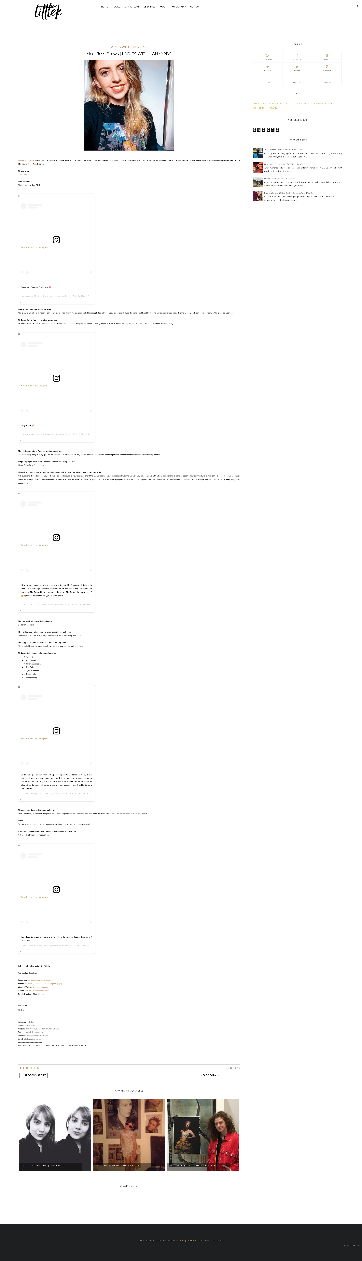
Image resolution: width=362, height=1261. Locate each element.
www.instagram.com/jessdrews (41, 980)
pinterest (327, 71)
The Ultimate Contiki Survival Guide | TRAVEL (284, 150)
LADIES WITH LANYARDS (128, 47)
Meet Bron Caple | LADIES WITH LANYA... (194, 1166)
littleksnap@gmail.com (33, 1039)
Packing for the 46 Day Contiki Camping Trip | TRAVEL (288, 193)
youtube (326, 59)
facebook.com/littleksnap (37, 1036)
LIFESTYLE (149, 6)
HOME (104, 6)
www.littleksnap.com (34, 1032)
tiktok (267, 82)
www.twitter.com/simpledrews (37, 991)
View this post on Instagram (34, 247)
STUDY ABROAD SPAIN (323, 103)
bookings (297, 82)
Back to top (350, 1245)
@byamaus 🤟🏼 (27, 425)
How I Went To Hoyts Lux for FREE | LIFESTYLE (284, 164)
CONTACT (195, 6)
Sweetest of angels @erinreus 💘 (36, 287)
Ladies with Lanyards (27, 160)
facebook (297, 59)
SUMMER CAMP (131, 6)
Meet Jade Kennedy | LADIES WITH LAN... (45, 1166)
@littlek (30, 1022)
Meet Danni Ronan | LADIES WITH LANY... (120, 1166)
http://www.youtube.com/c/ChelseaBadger (43, 1029)
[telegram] (27, 1068)
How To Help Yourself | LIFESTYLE (279, 178)
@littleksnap (30, 1025)
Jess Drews (43, 296)
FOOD (162, 6)
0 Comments (233, 1068)
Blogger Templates (173, 1241)
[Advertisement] (274, 228)
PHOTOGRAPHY (178, 6)
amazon (267, 71)
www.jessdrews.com (39, 987)
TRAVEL (115, 6)
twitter (297, 71)
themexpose (193, 1241)
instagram (267, 59)
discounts (327, 82)
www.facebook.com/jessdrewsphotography (45, 984)
